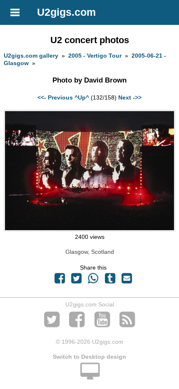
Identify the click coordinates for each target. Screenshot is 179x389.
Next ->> (130, 97)
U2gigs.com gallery (31, 55)
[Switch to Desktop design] (89, 375)
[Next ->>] (89, 229)
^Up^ (82, 97)
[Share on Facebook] (59, 280)
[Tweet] (76, 280)
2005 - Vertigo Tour (95, 55)
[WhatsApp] (93, 280)
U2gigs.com (66, 12)
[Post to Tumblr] (110, 280)
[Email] (126, 280)
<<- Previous (55, 97)
